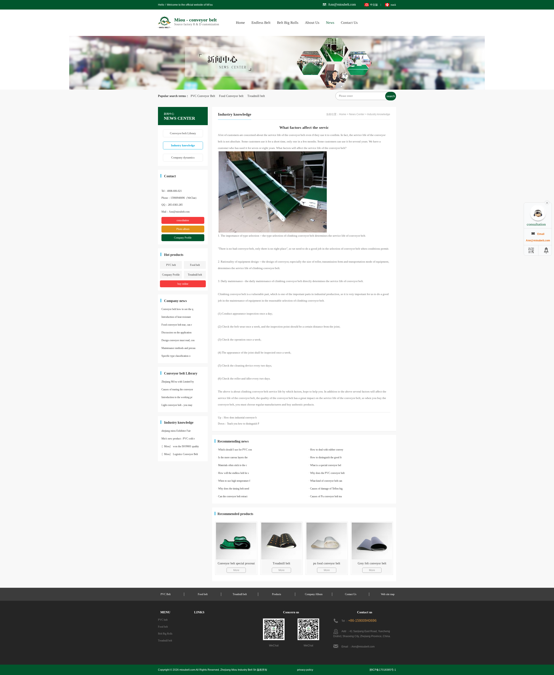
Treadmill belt (254, 96)
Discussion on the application (176, 332)
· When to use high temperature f (233, 480)
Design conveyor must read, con (178, 340)
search (391, 96)
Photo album (182, 229)
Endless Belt (261, 23)
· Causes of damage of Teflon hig (326, 488)
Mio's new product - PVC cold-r (178, 438)
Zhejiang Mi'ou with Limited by (177, 381)
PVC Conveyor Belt (203, 96)
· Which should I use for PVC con (234, 449)
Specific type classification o (175, 355)
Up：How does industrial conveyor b (237, 417)
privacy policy (305, 669)
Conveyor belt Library (183, 133)
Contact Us (349, 23)
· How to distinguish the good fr (325, 457)
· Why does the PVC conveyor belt (327, 473)
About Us (312, 23)
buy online (182, 283)
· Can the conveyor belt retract (232, 496)
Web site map (388, 594)
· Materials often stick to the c (232, 465)
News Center (356, 114)
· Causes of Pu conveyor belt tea (325, 496)
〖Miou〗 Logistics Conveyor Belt (179, 454)
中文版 (374, 4)
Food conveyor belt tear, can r (176, 324)
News (330, 23)
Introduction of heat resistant (176, 316)
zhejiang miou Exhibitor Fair (176, 430)
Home (240, 23)
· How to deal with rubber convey (326, 449)
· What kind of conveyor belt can (325, 480)
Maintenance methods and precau (178, 348)
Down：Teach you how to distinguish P (238, 423)
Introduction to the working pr (176, 397)
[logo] (164, 16)
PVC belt (171, 264)
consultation (183, 220)
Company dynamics (183, 157)
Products (276, 594)
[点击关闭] (547, 202)
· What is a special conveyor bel (325, 465)
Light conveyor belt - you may (176, 405)
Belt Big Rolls (287, 23)
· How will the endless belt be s (233, 473)
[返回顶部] (546, 250)
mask (393, 4)
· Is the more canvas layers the (232, 457)
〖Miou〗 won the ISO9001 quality (180, 446)
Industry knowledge (183, 145)
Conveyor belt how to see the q (177, 309)
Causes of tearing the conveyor (177, 389)
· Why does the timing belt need (233, 488)
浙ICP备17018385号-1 (382, 669)
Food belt (195, 264)
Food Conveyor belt (229, 96)
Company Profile (183, 237)
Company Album (313, 594)
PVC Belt (166, 594)
